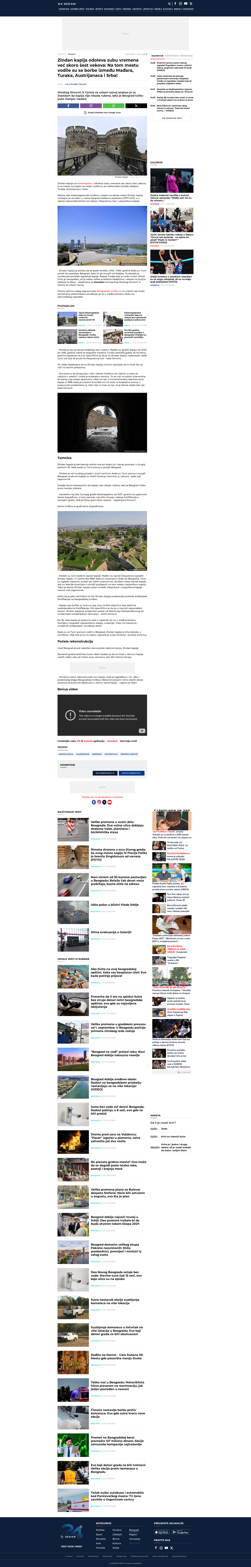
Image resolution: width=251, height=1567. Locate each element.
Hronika (126, 9)
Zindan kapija (66, 754)
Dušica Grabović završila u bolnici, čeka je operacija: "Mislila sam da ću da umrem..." (171, 198)
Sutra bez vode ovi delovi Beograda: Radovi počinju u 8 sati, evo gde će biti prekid (117, 1110)
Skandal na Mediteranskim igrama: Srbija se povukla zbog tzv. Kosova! (175, 90)
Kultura (167, 9)
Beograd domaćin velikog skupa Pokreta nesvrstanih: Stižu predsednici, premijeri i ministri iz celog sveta (116, 1250)
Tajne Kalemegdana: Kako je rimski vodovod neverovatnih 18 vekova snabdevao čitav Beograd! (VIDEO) (89, 316)
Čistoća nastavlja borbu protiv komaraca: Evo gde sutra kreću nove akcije (118, 1413)
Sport (98, 9)
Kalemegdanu (85, 183)
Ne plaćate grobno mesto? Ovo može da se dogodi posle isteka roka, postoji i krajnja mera (118, 1165)
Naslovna (62, 54)
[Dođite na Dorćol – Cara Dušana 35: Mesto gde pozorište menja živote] (73, 1362)
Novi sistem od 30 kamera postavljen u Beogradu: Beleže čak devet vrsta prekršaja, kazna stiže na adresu (118, 881)
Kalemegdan (82, 754)
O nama (68, 1556)
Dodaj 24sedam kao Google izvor (104, 112)
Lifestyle (148, 9)
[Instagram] (180, 4)
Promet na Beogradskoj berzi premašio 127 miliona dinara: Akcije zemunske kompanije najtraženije (117, 1441)
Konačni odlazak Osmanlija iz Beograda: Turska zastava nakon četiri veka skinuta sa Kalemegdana (89, 334)
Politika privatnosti (139, 1556)
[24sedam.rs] (67, 4)
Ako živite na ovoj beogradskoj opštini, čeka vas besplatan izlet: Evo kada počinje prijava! (118, 973)
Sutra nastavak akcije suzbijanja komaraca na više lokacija (115, 1301)
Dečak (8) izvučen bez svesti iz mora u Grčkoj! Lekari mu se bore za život (175, 98)
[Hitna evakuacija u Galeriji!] (73, 940)
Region (133, 1534)
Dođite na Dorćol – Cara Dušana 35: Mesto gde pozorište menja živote (117, 1356)
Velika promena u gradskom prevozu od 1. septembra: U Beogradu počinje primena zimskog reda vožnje (118, 1028)
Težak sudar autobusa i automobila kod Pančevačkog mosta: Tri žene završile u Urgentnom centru (117, 1496)
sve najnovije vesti (172, 118)
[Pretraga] (169, 3)
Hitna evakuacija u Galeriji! (111, 932)
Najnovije (64, 9)
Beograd (71, 54)
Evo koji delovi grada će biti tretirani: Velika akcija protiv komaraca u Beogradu (118, 1469)
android (88, 741)
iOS (79, 741)
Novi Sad (134, 1543)
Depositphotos (179, 1556)
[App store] (162, 1532)
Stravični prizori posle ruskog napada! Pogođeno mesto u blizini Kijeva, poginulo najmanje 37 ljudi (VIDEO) (174, 67)
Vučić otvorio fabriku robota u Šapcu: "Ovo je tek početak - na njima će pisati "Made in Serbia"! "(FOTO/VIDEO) (171, 238)
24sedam (112, 741)
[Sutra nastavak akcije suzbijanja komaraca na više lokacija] (73, 1307)
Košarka (154, 285)
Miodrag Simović (129, 754)
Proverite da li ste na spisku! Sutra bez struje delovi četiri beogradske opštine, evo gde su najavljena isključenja (117, 1002)
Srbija (177, 9)
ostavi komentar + (131, 773)
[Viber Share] (91, 105)
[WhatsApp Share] (113, 105)
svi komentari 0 (105, 773)
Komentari (186, 55)
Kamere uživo (77, 9)
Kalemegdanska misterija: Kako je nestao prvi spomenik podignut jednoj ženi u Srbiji (135, 316)
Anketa (155, 1115)
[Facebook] (175, 4)
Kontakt (80, 1556)
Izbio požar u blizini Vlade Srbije (115, 905)
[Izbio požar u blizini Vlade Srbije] (73, 912)
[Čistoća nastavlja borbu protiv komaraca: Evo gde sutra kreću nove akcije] (73, 1417)
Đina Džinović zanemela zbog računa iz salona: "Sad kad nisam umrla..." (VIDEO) (173, 108)
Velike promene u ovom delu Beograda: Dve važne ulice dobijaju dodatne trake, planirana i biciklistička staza (117, 827)
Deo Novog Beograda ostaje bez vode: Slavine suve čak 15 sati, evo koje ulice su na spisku (116, 1276)
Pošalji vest (121, 1556)
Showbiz (109, 9)
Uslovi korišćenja (160, 1556)
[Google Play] (180, 1532)
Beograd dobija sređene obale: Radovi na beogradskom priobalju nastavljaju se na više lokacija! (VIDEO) (116, 1084)
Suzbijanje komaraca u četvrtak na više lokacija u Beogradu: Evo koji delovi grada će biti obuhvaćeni (117, 1331)
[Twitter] (191, 4)
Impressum (93, 1556)
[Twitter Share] (136, 105)
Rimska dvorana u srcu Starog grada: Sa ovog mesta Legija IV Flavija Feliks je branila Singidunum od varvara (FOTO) (119, 855)
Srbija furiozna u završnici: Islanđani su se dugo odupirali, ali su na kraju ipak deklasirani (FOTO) (171, 279)
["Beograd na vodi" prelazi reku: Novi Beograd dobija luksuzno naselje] (73, 1059)
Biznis (158, 9)
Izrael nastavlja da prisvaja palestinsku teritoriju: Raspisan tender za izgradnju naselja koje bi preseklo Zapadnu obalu (174, 80)
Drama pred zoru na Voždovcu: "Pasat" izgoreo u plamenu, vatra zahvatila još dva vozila (115, 1138)
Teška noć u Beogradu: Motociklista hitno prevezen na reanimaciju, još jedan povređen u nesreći (117, 1386)
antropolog (111, 754)
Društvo (137, 9)
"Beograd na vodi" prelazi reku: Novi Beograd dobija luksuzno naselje (118, 1053)
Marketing (107, 1556)
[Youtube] (110, 802)
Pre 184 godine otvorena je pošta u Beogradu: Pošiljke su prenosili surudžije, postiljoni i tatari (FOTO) (135, 334)
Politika (90, 9)
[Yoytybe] (186, 4)
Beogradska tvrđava (108, 291)
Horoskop (188, 9)
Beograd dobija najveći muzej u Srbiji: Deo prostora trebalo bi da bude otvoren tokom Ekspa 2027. (115, 1221)
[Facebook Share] (68, 105)
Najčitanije (172, 55)
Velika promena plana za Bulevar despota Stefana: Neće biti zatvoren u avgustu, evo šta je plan (118, 1193)
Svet (118, 9)
